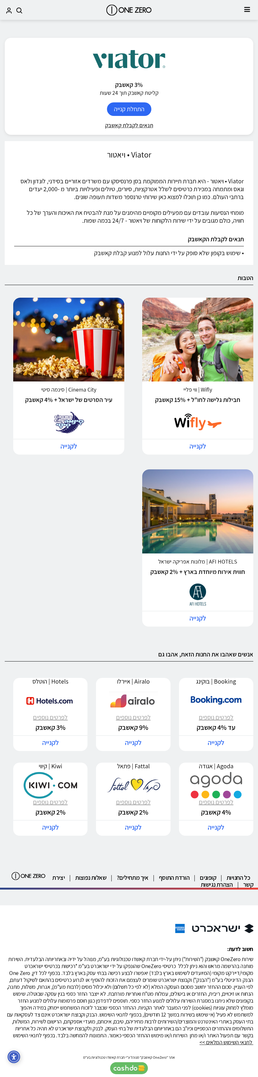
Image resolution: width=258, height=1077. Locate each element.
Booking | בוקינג (216, 681)
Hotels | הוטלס (50, 681)
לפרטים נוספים (216, 717)
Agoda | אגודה (216, 766)
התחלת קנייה (129, 109)
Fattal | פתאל (133, 766)
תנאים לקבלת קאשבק (129, 125)
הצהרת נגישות (217, 884)
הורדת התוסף (174, 878)
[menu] (247, 9)
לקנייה (197, 446)
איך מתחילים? (133, 878)
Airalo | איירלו (133, 681)
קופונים (208, 878)
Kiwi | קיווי (50, 766)
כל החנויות (238, 878)
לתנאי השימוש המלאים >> (226, 1042)
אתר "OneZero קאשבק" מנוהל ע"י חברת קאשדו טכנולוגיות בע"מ (129, 1057)
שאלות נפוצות (90, 878)
